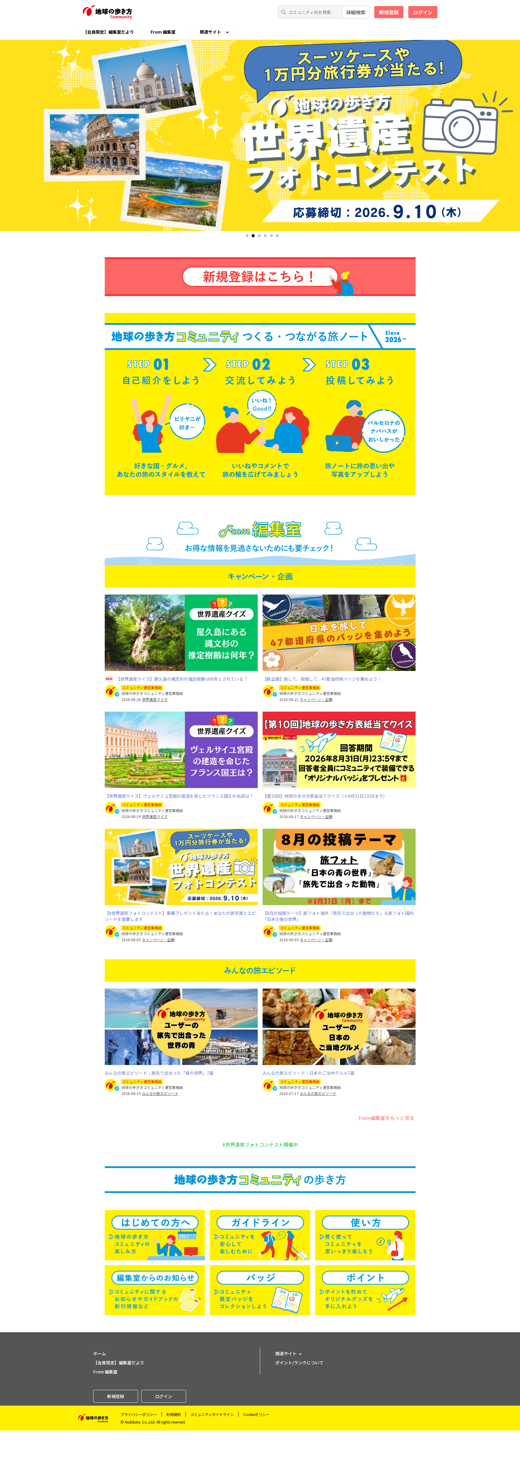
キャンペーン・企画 (316, 699)
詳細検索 (355, 12)
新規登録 (389, 12)
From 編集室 (163, 32)
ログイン (423, 12)
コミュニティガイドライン (212, 1414)
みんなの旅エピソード (160, 1093)
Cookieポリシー (256, 1414)
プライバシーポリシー (139, 1414)
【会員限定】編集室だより (108, 32)
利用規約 (173, 1414)
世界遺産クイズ (155, 699)
